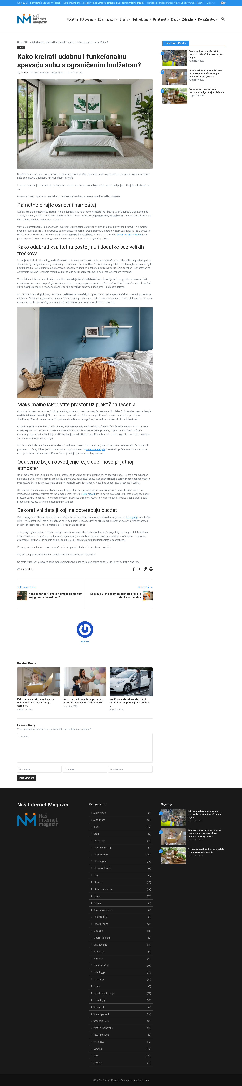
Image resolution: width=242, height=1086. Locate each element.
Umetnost (159, 19)
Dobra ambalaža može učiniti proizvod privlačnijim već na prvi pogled (206, 54)
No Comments (41, 72)
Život (174, 19)
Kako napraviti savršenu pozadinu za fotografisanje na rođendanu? (83, 701)
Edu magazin (106, 19)
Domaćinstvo (206, 19)
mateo (24, 72)
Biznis (124, 19)
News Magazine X (141, 1080)
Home (20, 42)
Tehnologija (140, 19)
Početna (72, 19)
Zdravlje (188, 19)
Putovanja (87, 19)
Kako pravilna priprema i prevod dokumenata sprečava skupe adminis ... (35, 702)
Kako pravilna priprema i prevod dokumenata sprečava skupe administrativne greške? (206, 73)
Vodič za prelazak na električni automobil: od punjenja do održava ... (130, 702)
